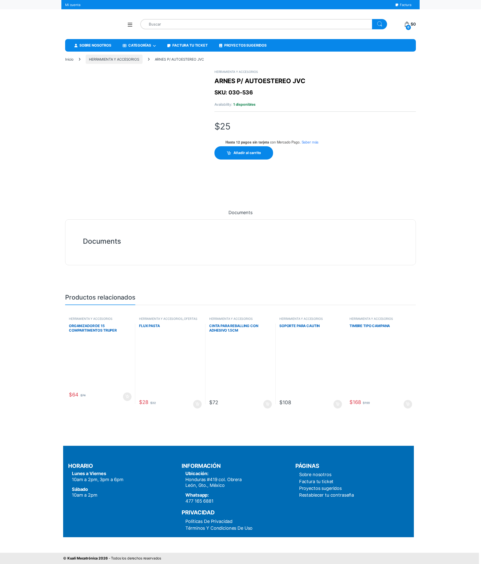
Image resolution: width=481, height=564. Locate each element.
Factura (405, 5)
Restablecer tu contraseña (326, 495)
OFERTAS (190, 319)
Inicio (69, 59)
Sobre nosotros (315, 474)
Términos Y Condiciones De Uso (219, 528)
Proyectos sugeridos (320, 488)
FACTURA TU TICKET (190, 45)
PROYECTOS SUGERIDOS (245, 45)
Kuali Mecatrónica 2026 (87, 558)
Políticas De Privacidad (208, 521)
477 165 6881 (199, 501)
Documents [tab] (240, 212)
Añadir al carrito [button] (126, 396)
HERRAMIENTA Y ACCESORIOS (114, 59)
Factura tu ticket (316, 481)
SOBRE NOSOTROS (95, 45)
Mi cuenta (72, 5)
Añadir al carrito (247, 153)
